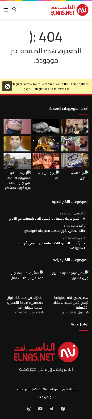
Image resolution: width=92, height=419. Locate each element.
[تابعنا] (7, 86)
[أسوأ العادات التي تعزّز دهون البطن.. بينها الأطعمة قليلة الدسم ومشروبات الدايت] (17, 126)
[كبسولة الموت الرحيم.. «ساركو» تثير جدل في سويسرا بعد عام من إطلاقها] (74, 161)
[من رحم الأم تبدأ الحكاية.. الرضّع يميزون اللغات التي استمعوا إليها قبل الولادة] (46, 178)
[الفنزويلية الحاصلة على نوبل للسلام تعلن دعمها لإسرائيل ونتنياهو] (17, 180)
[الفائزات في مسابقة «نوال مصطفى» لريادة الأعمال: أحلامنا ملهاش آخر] (23, 281)
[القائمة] (6, 12)
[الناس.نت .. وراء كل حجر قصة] (69, 10)
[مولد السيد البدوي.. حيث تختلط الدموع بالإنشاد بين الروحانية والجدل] (74, 178)
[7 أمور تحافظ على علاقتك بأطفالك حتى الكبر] (46, 126)
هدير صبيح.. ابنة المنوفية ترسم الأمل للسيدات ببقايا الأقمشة (70, 303)
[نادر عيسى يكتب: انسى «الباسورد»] (17, 143)
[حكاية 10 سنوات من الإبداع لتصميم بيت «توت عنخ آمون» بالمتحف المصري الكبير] (46, 143)
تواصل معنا (79, 324)
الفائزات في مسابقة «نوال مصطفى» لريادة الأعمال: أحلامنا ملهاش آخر (25, 303)
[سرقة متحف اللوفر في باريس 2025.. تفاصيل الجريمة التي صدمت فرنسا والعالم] (17, 161)
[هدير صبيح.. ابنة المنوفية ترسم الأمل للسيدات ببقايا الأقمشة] (68, 281)
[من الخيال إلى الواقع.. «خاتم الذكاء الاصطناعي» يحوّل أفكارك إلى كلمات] (74, 143)
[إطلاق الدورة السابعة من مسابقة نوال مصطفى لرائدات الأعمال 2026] (74, 126)
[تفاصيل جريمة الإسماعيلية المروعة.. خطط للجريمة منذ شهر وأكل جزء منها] (46, 161)
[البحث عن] (14, 12)
